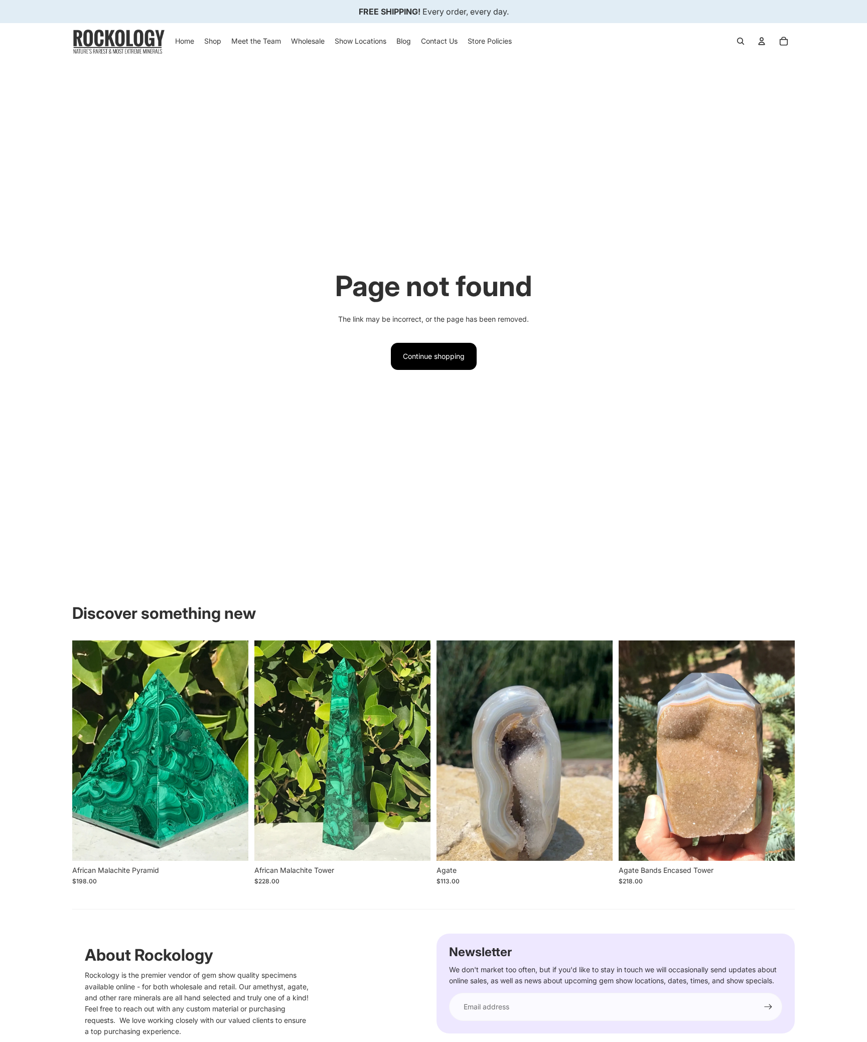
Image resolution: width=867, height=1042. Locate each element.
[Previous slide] (87, 750)
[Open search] (741, 41)
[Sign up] (768, 1006)
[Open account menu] (762, 41)
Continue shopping (434, 356)
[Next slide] (233, 750)
